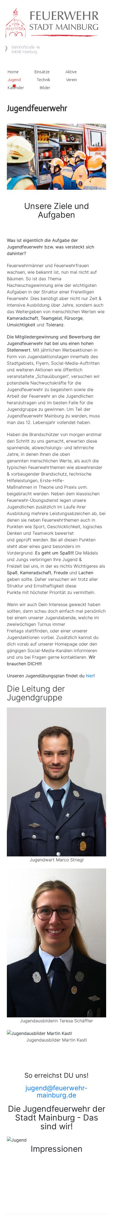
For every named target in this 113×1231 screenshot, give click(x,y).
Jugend (14, 79)
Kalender (16, 87)
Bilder (45, 87)
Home (13, 71)
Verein (71, 79)
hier (90, 675)
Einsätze (42, 71)
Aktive (71, 71)
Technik (43, 79)
